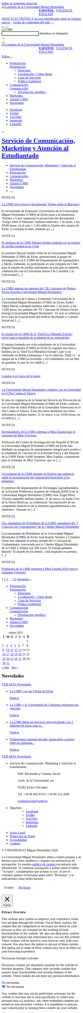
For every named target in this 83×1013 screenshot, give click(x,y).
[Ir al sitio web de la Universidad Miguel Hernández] (33, 7)
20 (20, 654)
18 (11, 654)
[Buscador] (52, 23)
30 (3, 663)
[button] (18, 67)
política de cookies (44, 864)
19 (16, 654)
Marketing (16, 95)
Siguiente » (24, 579)
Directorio (24, 70)
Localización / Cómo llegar (35, 74)
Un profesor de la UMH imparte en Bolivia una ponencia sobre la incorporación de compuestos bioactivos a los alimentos (38, 477)
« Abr (5, 667)
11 (11, 650)
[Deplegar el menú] (11, 191)
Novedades (17, 103)
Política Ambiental (29, 81)
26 (16, 658)
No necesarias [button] (10, 982)
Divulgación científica (32, 92)
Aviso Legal (17, 832)
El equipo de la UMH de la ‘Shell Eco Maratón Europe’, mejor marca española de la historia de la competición (38, 335)
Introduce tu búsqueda (54, 33)
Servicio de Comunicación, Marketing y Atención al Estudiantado (38, 148)
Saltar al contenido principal (19, 3)
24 (7, 658)
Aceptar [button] (9, 887)
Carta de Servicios (29, 77)
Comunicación (19, 85)
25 (11, 658)
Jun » (14, 667)
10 (7, 650)
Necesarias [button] (9, 958)
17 (7, 654)
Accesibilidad (18, 840)
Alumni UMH (19, 99)
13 (20, 650)
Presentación (18, 63)
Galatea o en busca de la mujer (21, 376)
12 (14, 579)
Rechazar (24, 887)
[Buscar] (3, 38)
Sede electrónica (17, 18)
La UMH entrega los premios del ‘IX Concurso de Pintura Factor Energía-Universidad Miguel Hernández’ (39, 290)
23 (3, 658)
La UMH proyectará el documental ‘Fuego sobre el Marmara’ (41, 204)
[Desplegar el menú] (7, 27)
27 (20, 658)
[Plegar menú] (10, 57)
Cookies (15, 843)
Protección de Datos (22, 836)
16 (3, 654)
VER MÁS (16, 684)
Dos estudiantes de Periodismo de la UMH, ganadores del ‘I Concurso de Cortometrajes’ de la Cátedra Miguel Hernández (40, 524)
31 (7, 663)
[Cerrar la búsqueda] (3, 42)
